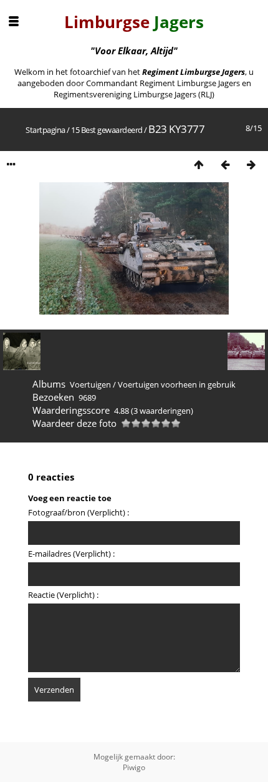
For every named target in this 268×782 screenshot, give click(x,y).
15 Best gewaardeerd (107, 129)
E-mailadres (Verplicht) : (71, 553)
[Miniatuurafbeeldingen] (199, 164)
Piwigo (134, 767)
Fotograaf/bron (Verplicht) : (78, 512)
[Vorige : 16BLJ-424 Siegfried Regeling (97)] (225, 164)
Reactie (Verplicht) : (63, 594)
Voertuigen (90, 384)
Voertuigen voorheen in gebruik (177, 384)
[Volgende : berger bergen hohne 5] (251, 164)
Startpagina (45, 129)
